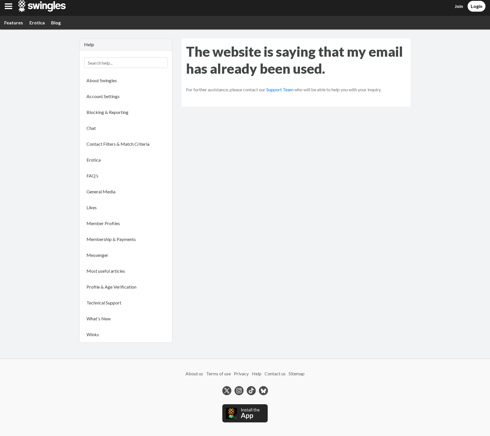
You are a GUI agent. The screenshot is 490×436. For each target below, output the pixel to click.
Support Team (279, 89)
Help (256, 373)
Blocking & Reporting (107, 112)
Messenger (97, 255)
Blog (56, 22)
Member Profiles (103, 223)
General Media (100, 191)
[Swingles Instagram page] (239, 390)
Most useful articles (105, 271)
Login (476, 6)
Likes (91, 207)
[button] (8, 6)
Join (459, 6)
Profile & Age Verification (111, 286)
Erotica (37, 22)
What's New (98, 318)
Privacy (241, 373)
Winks (92, 334)
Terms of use (218, 373)
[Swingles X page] (226, 390)
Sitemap (297, 373)
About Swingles (101, 80)
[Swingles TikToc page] (251, 390)
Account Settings (103, 96)
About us (194, 373)
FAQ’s (92, 175)
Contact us (275, 373)
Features (13, 22)
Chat (91, 128)
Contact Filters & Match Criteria (117, 144)
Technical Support (103, 302)
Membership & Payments (111, 239)
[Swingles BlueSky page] (263, 390)
